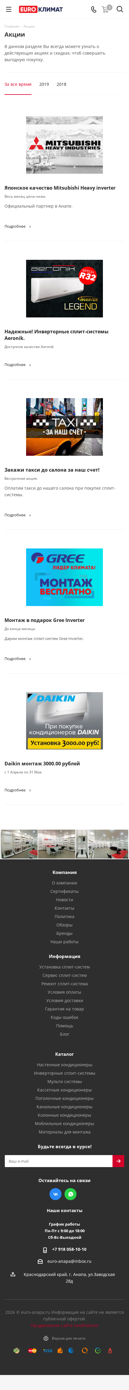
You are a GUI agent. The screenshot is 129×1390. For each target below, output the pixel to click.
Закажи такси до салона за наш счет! (52, 470)
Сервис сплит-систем (65, 975)
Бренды (64, 933)
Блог (64, 1034)
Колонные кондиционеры (64, 1115)
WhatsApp (70, 1194)
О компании (64, 883)
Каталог (64, 1054)
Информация (64, 956)
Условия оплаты (64, 992)
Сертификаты (64, 891)
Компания (64, 872)
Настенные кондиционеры (64, 1064)
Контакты (64, 908)
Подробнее (15, 226)
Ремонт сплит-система (64, 983)
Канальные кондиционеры (64, 1106)
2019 (44, 84)
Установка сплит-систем (64, 967)
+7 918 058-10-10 (69, 1249)
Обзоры (64, 925)
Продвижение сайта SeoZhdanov (64, 1325)
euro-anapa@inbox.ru (69, 1261)
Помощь (64, 1025)
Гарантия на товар (64, 1009)
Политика (64, 916)
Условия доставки (64, 1000)
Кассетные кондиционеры (64, 1090)
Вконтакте (56, 1194)
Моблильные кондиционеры (64, 1123)
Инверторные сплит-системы (64, 1073)
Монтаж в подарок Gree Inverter (44, 620)
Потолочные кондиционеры (64, 1098)
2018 (61, 84)
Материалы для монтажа (65, 1132)
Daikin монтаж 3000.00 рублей (42, 763)
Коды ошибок (64, 1017)
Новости (64, 899)
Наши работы (64, 941)
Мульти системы (64, 1081)
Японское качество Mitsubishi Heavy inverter (60, 188)
